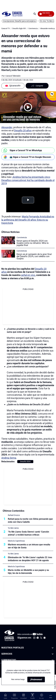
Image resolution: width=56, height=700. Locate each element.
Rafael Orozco (14, 515)
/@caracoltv (15, 85)
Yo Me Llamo (13, 528)
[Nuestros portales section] (53, 647)
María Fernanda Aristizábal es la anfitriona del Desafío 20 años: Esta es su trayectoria (27, 219)
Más (50, 697)
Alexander (6, 127)
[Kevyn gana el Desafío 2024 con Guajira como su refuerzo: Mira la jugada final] (8, 240)
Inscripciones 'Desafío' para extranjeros (19, 21)
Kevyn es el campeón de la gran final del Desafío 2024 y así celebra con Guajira (34, 256)
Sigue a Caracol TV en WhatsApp (26, 150)
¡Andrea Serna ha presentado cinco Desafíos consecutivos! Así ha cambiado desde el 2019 (28, 180)
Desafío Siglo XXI (19, 28)
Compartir (39, 86)
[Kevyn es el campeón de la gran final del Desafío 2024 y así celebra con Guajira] (8, 254)
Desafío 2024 (25, 461)
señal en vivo (28, 275)
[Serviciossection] (53, 654)
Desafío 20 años (23, 130)
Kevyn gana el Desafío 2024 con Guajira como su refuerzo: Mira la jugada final (33, 243)
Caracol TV (5, 28)
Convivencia (33, 28)
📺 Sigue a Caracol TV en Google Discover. (31, 157)
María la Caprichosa (16, 541)
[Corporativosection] (53, 660)
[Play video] (28, 107)
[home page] (12, 13)
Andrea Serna (8, 457)
